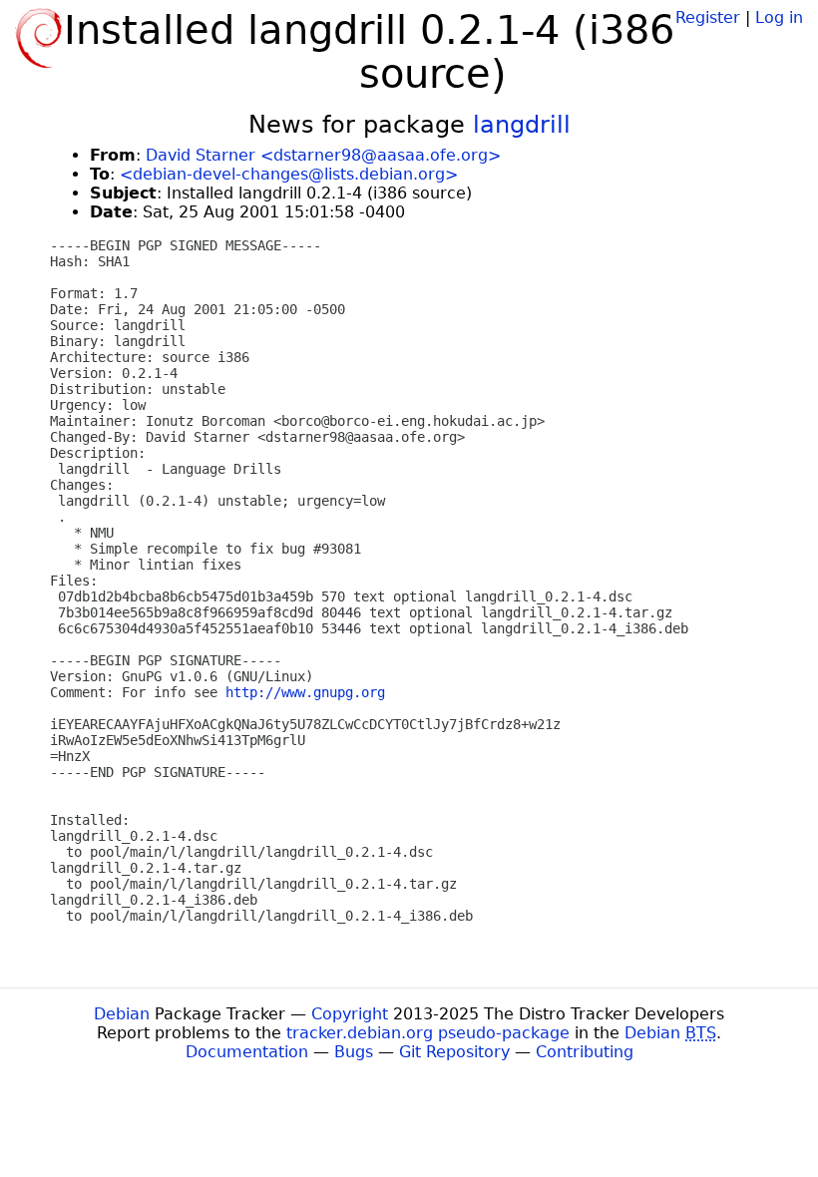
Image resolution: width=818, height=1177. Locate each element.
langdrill (522, 125)
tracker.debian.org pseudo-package (428, 1032)
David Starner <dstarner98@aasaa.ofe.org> (323, 155)
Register (707, 17)
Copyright (349, 1013)
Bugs (353, 1051)
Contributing (584, 1051)
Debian (122, 1013)
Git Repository (454, 1051)
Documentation (247, 1051)
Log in (779, 17)
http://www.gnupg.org (305, 692)
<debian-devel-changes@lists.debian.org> (289, 174)
